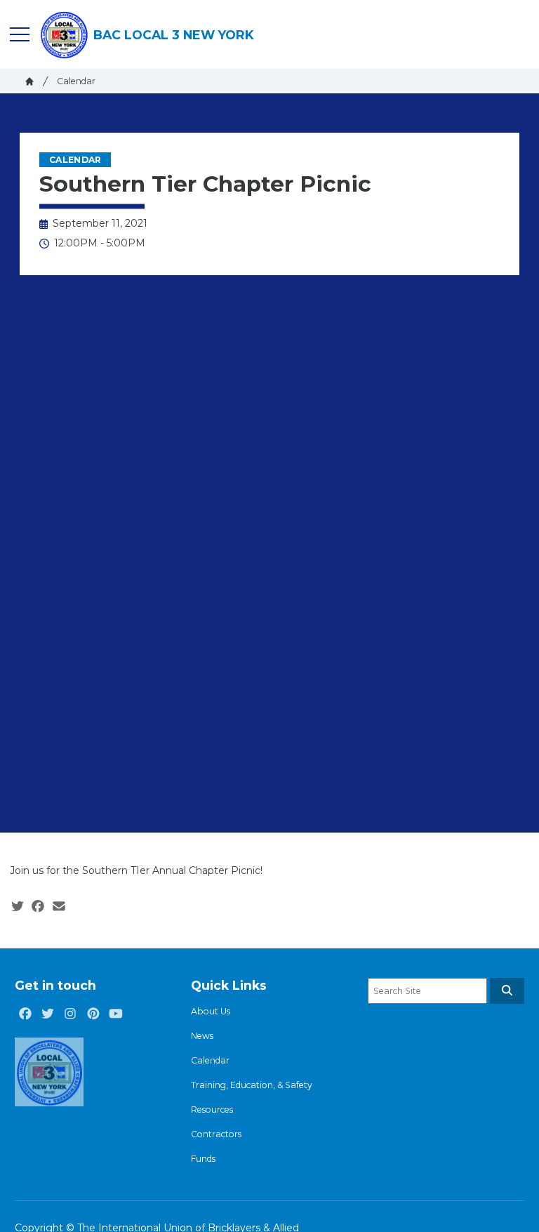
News (202, 1036)
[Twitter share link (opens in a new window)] (17, 906)
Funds (203, 1158)
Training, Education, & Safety (251, 1085)
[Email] (59, 906)
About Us (210, 1011)
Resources (212, 1109)
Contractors (216, 1134)
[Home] (29, 81)
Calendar (76, 81)
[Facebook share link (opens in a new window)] (38, 906)
